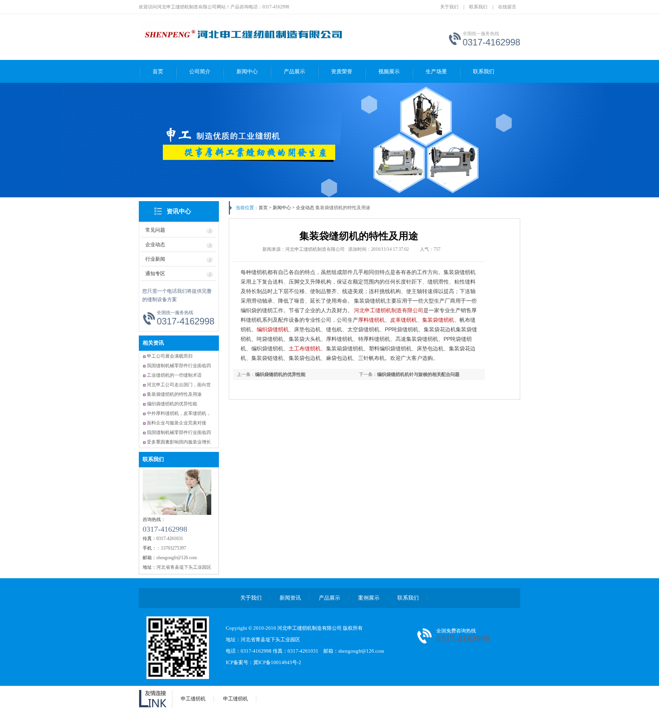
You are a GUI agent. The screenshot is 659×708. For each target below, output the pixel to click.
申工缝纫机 (193, 699)
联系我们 (478, 7)
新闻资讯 (290, 598)
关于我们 (449, 7)
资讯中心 (179, 211)
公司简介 (200, 71)
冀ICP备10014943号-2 (277, 662)
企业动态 (155, 244)
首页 (158, 71)
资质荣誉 (341, 71)
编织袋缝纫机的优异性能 (172, 403)
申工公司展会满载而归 (170, 356)
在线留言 (507, 7)
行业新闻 (155, 259)
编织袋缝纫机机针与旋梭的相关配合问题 (418, 374)
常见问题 (155, 230)
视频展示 (389, 71)
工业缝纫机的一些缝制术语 (174, 375)
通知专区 (155, 273)
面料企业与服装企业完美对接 (176, 423)
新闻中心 (247, 71)
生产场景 (436, 71)
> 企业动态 (302, 207)
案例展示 (368, 598)
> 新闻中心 (280, 207)
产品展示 (294, 71)
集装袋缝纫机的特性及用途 (174, 394)
